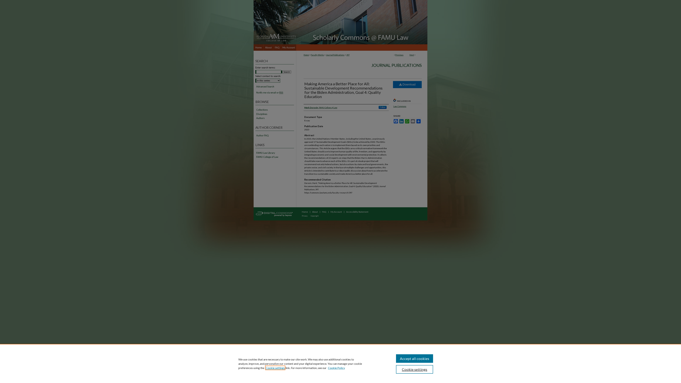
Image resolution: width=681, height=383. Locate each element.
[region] (340, 363)
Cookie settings (275, 368)
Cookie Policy (336, 368)
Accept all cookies (414, 358)
